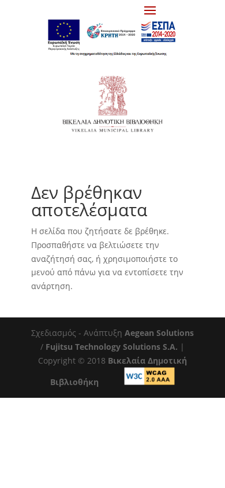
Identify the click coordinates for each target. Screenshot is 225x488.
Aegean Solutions (159, 332)
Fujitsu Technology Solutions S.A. (112, 346)
